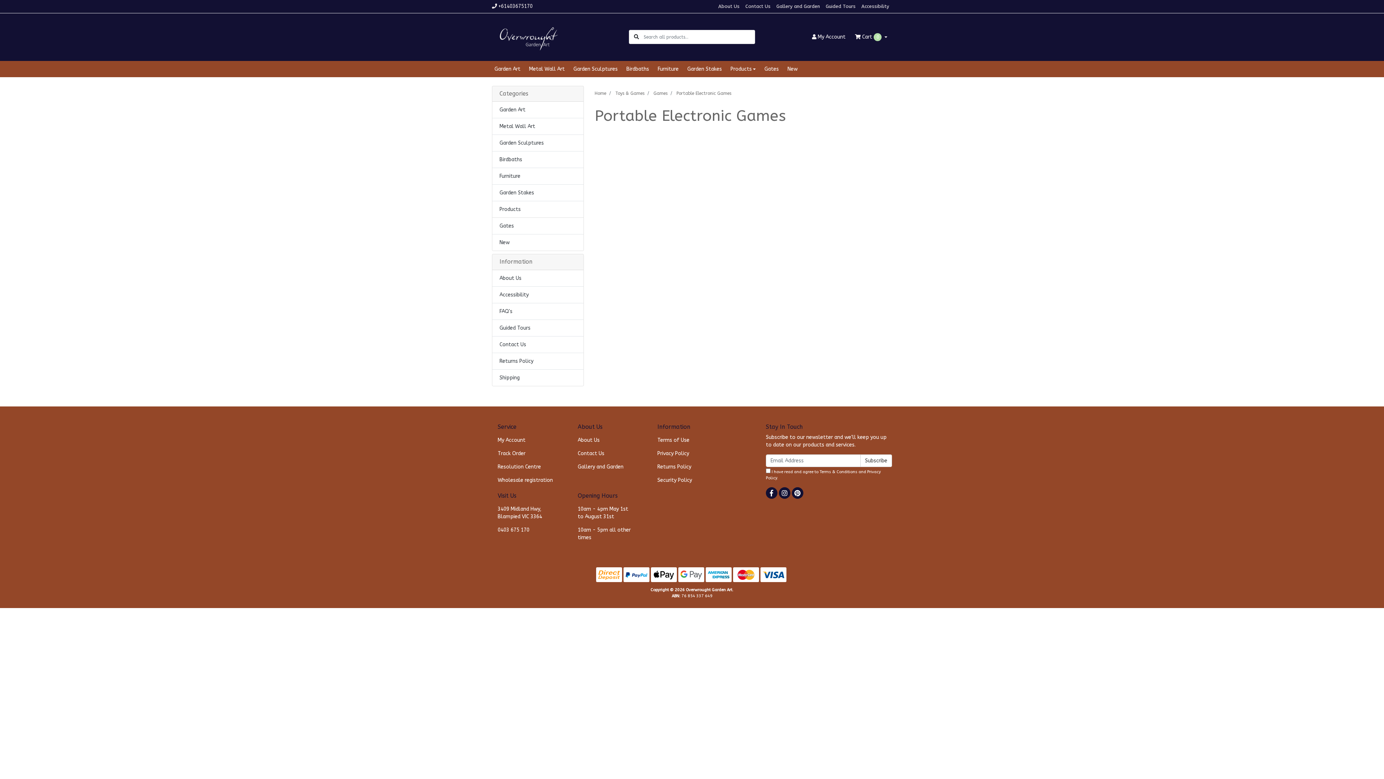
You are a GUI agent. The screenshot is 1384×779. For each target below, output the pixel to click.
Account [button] (832, 37)
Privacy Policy (673, 453)
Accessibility (875, 6)
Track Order (511, 453)
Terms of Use (673, 440)
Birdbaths (637, 69)
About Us (729, 6)
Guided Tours (841, 6)
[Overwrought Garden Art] (527, 37)
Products (510, 209)
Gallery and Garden (798, 6)
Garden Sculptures (595, 69)
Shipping (510, 378)
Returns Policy (516, 361)
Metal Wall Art (547, 69)
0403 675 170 (513, 530)
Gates (771, 69)
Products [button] (741, 69)
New (793, 69)
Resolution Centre (519, 467)
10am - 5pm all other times (604, 534)
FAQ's (506, 311)
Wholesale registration (525, 480)
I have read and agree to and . (823, 475)
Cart (870, 37)
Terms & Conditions (838, 472)
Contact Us (758, 6)
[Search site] (636, 37)
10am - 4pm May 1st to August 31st (603, 513)
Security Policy (674, 480)
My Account (511, 440)
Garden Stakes (704, 69)
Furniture (668, 69)
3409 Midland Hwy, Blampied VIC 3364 (520, 513)
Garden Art (507, 69)
